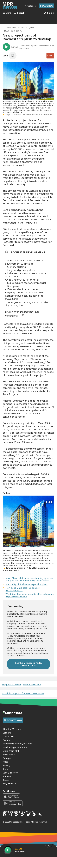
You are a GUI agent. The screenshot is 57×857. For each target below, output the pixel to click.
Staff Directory (10, 772)
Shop (5, 769)
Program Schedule (11, 684)
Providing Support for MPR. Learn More (23, 693)
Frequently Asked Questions (17, 743)
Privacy (6, 765)
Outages (7, 758)
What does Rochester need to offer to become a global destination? (30, 595)
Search (21, 13)
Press (5, 761)
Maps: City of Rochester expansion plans (27, 584)
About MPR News (12, 729)
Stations (7, 776)
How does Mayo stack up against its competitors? (22, 589)
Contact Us (8, 736)
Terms (6, 779)
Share (50, 55)
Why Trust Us (9, 783)
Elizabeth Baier (9, 27)
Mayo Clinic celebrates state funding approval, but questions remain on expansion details (30, 579)
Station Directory (32, 684)
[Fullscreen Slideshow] (6, 502)
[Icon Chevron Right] (51, 527)
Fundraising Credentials (15, 747)
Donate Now (46, 6)
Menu (9, 13)
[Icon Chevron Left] (5, 527)
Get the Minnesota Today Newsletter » (28, 664)
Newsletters (9, 754)
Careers (7, 732)
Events (6, 739)
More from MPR (11, 750)
